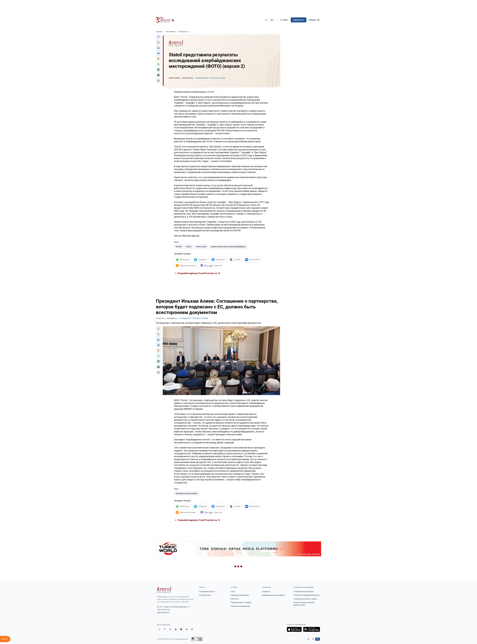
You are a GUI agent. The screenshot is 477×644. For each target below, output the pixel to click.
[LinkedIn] (186, 629)
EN (308, 639)
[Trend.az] (165, 20)
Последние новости (207, 592)
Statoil (188, 247)
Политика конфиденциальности (307, 595)
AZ (313, 639)
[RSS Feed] (192, 629)
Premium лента (205, 595)
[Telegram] (181, 629)
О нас (233, 592)
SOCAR (178, 247)
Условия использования (304, 592)
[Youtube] (175, 629)
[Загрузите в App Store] (294, 629)
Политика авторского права (305, 599)
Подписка (266, 592)
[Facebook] (164, 629)
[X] (170, 629)
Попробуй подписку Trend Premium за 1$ (198, 273)
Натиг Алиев (201, 247)
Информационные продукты (273, 595)
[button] (158, 37)
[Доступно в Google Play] (311, 629)
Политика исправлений (240, 606)
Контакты (235, 599)
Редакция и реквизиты (240, 595)
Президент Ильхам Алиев (186, 493)
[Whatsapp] (159, 629)
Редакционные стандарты (241, 602)
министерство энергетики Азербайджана (228, 247)
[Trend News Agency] (164, 590)
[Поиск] (265, 19)
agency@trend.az (163, 612)
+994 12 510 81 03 (163, 610)
